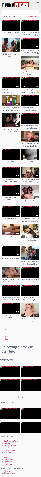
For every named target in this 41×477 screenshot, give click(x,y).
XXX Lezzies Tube (10, 445)
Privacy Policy (8, 459)
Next (6, 337)
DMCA (6, 457)
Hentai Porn (7, 448)
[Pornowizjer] (16, 5)
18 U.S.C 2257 (8, 464)
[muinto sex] (10, 427)
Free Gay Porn (8, 452)
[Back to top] (38, 472)
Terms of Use (8, 462)
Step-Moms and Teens (11, 441)
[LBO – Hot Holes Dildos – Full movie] (10, 413)
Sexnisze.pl (7, 443)
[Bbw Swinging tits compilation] (31, 427)
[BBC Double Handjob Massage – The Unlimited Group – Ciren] (31, 385)
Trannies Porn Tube (10, 450)
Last (6, 339)
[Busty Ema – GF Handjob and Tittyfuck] (10, 371)
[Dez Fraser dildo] (31, 371)
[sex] (31, 413)
